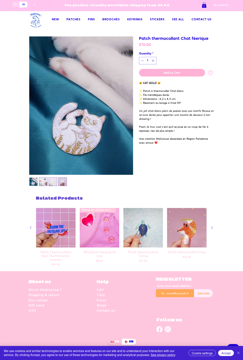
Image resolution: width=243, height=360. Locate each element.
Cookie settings (202, 353)
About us (39, 282)
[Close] (238, 353)
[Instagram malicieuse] (168, 329)
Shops (102, 305)
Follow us (169, 320)
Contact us (106, 310)
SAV (100, 290)
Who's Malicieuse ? (45, 290)
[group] (121, 238)
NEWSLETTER (174, 279)
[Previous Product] (30, 227)
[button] (204, 5)
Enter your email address (174, 286)
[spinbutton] (147, 60)
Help (103, 282)
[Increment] (153, 60)
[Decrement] (142, 60)
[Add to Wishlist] (210, 72)
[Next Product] (212, 227)
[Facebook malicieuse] (159, 329)
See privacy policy (163, 355)
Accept (226, 353)
